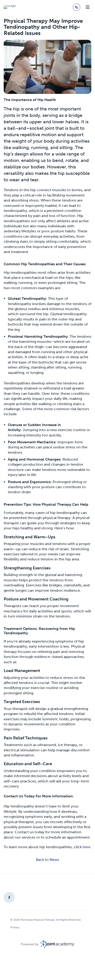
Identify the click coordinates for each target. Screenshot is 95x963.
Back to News (47, 859)
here (86, 847)
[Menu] (87, 7)
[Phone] (76, 7)
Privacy (15, 927)
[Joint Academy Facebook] (9, 897)
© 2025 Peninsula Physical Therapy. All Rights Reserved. (45, 919)
